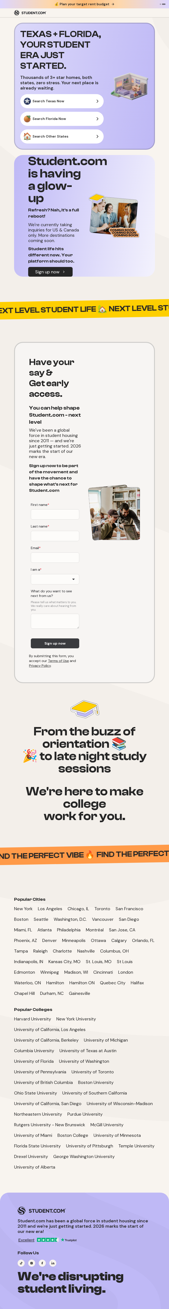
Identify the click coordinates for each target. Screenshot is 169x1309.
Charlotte (62, 951)
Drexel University (31, 1156)
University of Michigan (106, 1040)
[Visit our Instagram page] (31, 1263)
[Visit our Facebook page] (42, 1263)
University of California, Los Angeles (50, 1029)
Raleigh (40, 951)
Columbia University (34, 1050)
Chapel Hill (24, 993)
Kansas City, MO (64, 961)
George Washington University (84, 1156)
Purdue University (85, 1114)
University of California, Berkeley (46, 1040)
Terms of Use (58, 660)
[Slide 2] (163, 4)
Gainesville (79, 993)
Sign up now (47, 272)
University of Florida (34, 1061)
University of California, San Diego (47, 1103)
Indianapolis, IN (28, 961)
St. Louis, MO (99, 961)
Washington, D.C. (70, 919)
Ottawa (98, 940)
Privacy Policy (40, 665)
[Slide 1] (160, 4)
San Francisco (129, 908)
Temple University (136, 1146)
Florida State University (37, 1146)
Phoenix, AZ (25, 940)
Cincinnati (103, 972)
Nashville (86, 951)
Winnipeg (49, 972)
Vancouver (103, 919)
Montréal (95, 929)
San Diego (129, 919)
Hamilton (55, 982)
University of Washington (84, 1061)
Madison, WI (76, 972)
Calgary (119, 940)
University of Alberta (34, 1167)
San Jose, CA (122, 929)
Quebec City (112, 982)
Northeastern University (38, 1114)
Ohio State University (35, 1093)
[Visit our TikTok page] (21, 1263)
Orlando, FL (143, 940)
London (125, 972)
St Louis (125, 961)
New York (23, 908)
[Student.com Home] (30, 12)
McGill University (106, 1124)
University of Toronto (93, 1071)
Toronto (102, 908)
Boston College (72, 1135)
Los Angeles (50, 908)
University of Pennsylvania (40, 1071)
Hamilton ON (82, 982)
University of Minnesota (117, 1135)
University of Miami (33, 1135)
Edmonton (24, 972)
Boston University (96, 1082)
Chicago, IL (78, 908)
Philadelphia (69, 929)
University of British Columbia (43, 1082)
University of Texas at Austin (87, 1050)
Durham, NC (52, 993)
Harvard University (32, 1019)
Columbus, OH (114, 951)
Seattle (41, 919)
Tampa (21, 951)
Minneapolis (74, 940)
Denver (49, 940)
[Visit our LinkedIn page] (52, 1263)
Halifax (137, 982)
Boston (21, 919)
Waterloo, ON (27, 982)
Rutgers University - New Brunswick (49, 1124)
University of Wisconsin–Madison (120, 1103)
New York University (76, 1019)
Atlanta (44, 929)
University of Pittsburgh (89, 1146)
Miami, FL (23, 929)
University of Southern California (94, 1093)
